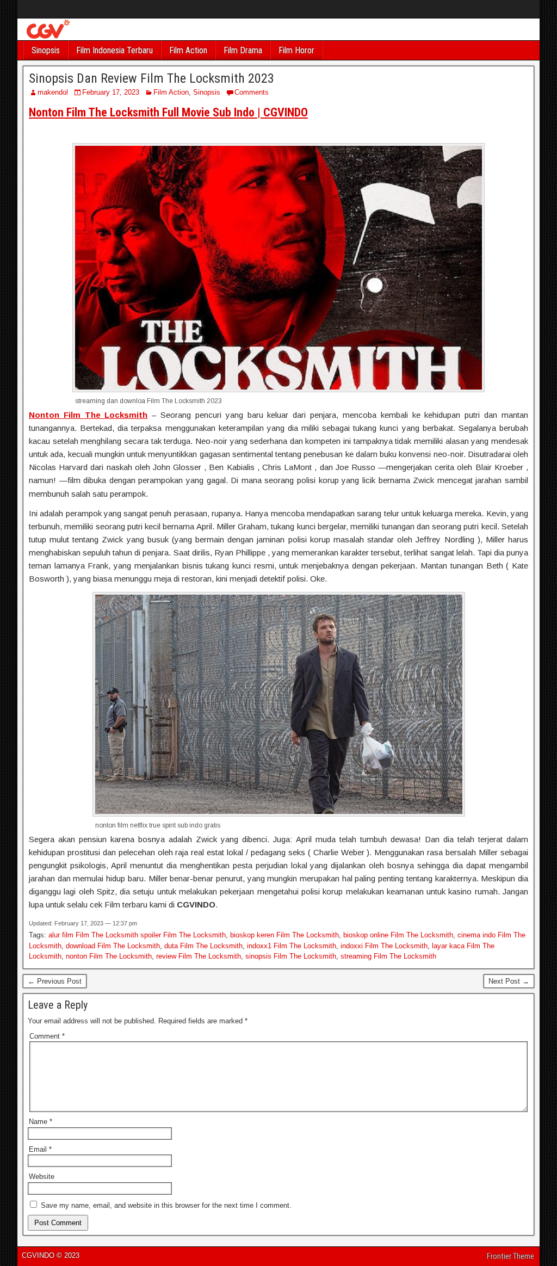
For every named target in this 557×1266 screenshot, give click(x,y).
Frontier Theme (510, 1256)
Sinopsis (46, 50)
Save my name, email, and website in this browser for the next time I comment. (166, 1205)
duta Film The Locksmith (203, 946)
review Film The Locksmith (198, 956)
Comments (251, 92)
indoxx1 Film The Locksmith (291, 946)
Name (40, 1121)
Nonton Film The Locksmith (88, 414)
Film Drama (243, 50)
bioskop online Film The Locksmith (398, 935)
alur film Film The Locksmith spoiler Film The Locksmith (137, 935)
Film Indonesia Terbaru (114, 50)
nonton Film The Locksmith (109, 956)
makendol (53, 92)
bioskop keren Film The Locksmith (284, 935)
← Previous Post (55, 981)
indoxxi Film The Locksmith (384, 946)
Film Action (188, 50)
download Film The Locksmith (113, 946)
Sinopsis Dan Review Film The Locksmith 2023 (151, 78)
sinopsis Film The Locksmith (290, 956)
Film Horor (296, 50)
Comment (47, 1036)
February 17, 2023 (110, 92)
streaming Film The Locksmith (388, 956)
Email (40, 1149)
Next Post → (508, 981)
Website (41, 1176)
